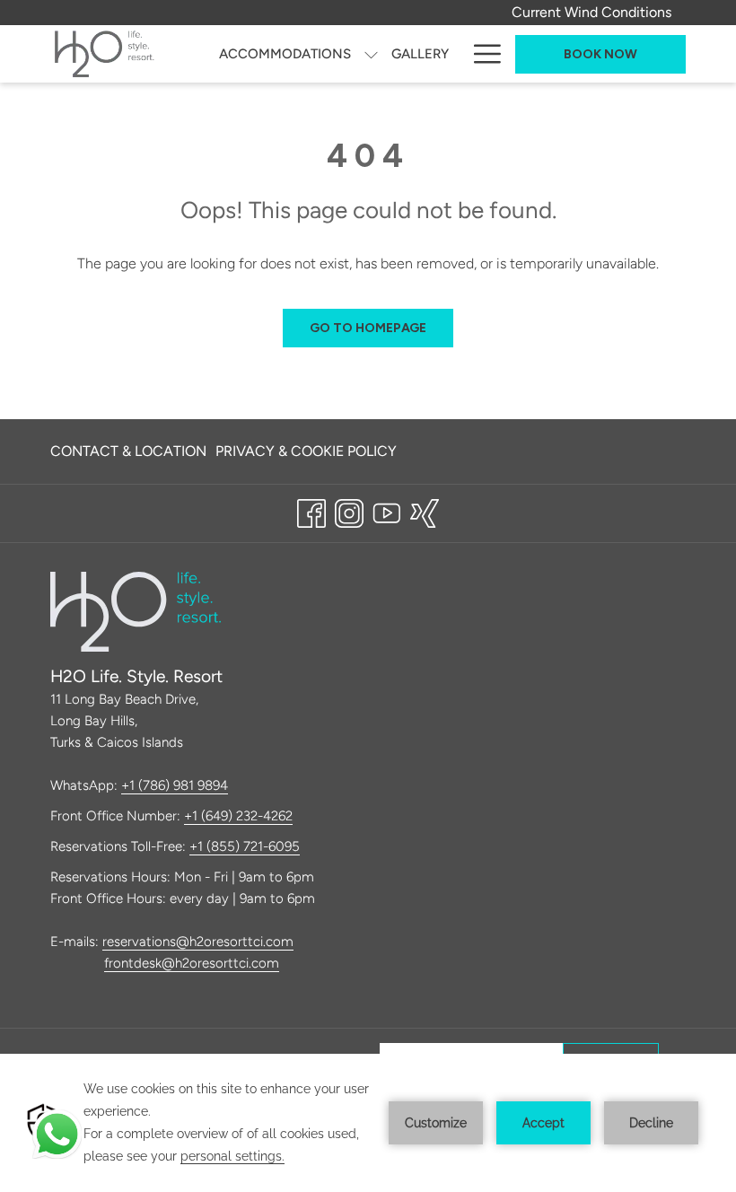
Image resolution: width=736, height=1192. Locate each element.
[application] (368, 1123)
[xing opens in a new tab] (424, 511)
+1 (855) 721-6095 (244, 846)
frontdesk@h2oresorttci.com (191, 963)
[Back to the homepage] (104, 54)
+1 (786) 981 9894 (174, 785)
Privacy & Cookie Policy (306, 451)
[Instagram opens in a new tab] (349, 511)
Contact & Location (128, 451)
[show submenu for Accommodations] (371, 54)
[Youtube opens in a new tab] (386, 511)
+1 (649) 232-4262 (238, 816)
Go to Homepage (368, 328)
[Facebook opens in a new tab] (311, 511)
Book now (600, 54)
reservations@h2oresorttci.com (198, 941)
